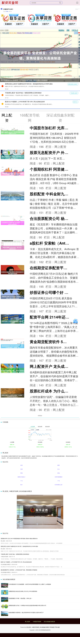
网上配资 (27, 621)
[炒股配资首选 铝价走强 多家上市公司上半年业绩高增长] (4, 592)
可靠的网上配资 (73, 93)
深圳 (21, 465)
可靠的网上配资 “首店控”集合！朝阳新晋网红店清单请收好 (23, 93)
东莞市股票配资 (58, 477)
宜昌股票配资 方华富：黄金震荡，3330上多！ (20, 598)
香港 (21, 473)
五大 (58, 469)
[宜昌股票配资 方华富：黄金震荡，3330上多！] (4, 599)
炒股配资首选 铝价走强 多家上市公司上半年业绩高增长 (23, 591)
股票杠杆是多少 (21, 477)
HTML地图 (57, 627)
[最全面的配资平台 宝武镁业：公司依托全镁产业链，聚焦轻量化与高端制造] (40, 55)
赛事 (58, 465)
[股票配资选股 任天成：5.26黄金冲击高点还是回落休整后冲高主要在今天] (4, 606)
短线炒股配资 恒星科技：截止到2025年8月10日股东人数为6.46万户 (26, 612)
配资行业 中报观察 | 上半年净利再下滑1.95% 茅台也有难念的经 (25, 102)
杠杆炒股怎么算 (58, 484)
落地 (58, 473)
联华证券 (43, 630)
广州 (58, 481)
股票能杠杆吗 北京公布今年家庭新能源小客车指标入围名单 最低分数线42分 (19, 538)
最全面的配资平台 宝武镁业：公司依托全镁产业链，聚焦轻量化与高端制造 (24, 80)
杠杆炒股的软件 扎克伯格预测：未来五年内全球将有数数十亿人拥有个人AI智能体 (30, 584)
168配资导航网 (37, 621)
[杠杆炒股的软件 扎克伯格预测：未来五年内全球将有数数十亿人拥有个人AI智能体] (4, 585)
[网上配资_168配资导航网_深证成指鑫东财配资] (10, 2)
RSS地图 (52, 627)
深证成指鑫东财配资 (49, 621)
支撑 (21, 469)
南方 (21, 484)
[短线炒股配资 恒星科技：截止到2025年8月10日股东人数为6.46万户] (4, 613)
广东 (21, 481)
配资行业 (75, 102)
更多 (76, 9)
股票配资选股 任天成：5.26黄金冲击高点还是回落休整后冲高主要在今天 (27, 605)
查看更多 (40, 415)
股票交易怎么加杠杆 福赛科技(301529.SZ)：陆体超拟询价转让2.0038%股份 (29, 84)
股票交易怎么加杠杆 (72, 84)
